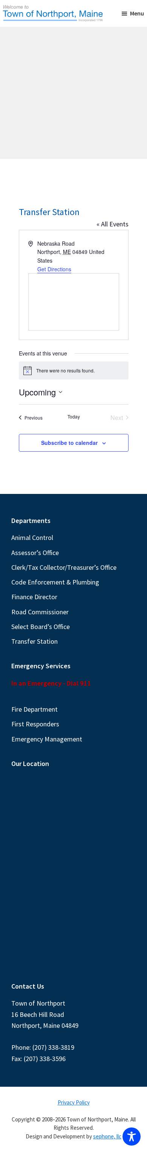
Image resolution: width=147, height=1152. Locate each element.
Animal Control (32, 537)
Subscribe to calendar (69, 442)
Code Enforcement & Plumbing (55, 582)
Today (73, 417)
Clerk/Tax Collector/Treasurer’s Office (63, 567)
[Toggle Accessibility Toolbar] (131, 1136)
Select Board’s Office (40, 626)
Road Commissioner (40, 612)
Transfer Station (34, 641)
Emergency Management (46, 739)
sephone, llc (107, 1136)
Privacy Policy (74, 1102)
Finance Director (34, 596)
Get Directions (54, 269)
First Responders (35, 724)
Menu (137, 13)
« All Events (112, 224)
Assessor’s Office (35, 552)
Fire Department (34, 709)
